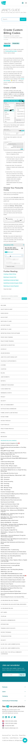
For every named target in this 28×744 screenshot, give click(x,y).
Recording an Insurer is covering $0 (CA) (10, 565)
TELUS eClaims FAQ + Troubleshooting (10, 549)
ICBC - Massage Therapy (6, 487)
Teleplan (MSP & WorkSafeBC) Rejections (10, 497)
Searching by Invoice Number (7, 502)
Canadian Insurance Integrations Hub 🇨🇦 (10, 443)
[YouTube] (15, 717)
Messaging (4, 436)
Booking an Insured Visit (10, 277)
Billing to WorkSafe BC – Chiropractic (9, 522)
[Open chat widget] (25, 740)
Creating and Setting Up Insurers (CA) (9, 445)
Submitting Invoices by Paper (11, 280)
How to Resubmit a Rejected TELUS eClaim (11, 591)
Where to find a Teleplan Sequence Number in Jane (13, 579)
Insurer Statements (5, 545)
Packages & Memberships (8, 620)
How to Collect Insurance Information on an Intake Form (14, 553)
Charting (3, 369)
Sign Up (24, 298)
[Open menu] (26, 3)
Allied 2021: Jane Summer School (10, 648)
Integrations (5, 624)
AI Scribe (3, 365)
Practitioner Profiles (7, 428)
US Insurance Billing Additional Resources (13, 604)
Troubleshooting (6, 636)
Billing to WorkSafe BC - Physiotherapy (10, 456)
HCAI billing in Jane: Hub (6, 571)
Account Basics (5, 325)
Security (3, 400)
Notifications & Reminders (8, 408)
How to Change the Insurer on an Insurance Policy (12, 596)
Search (23, 19)
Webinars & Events (6, 392)
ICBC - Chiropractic (5, 479)
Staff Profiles (5, 424)
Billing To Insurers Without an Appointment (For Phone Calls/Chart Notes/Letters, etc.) (13, 453)
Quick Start (4, 317)
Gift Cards (4, 612)
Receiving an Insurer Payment (11, 286)
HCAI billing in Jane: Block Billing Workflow (11, 555)
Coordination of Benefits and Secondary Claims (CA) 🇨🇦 (13, 575)
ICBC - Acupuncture (5, 477)
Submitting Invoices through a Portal (13, 283)
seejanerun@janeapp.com (11, 728)
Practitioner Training (7, 341)
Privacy (3, 396)
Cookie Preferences (14, 738)
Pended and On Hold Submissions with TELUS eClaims (13, 551)
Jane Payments (5, 377)
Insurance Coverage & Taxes (7, 491)
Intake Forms (4, 416)
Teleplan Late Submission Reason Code (10, 504)
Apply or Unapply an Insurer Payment (9, 506)
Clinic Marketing (6, 388)
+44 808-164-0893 (9, 725)
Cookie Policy (5, 738)
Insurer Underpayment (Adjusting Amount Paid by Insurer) (14, 493)
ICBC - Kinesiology (5, 483)
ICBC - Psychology (5, 485)
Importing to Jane (6, 329)
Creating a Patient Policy (10, 274)
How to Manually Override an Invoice (9, 473)
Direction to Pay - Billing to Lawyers (9, 465)
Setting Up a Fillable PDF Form (8, 528)
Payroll (3, 432)
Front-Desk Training (7, 337)
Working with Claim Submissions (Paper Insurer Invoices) (14, 508)
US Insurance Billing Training (9, 600)
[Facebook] (9, 717)
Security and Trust (6, 735)
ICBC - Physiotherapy (5, 489)
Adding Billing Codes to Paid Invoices (9, 520)
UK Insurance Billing (7, 608)
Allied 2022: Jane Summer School (10, 644)
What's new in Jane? (6, 309)
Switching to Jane (6, 321)
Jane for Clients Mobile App (9, 357)
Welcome (3, 305)
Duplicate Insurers (5, 547)
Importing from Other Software (10, 333)
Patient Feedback (6, 632)
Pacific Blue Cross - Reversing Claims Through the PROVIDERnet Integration (12, 517)
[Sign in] (22, 2)
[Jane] (3, 3)
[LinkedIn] (6, 717)
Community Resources (7, 385)
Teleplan (3, 616)
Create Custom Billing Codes (7, 461)
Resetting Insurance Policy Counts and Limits (11, 500)
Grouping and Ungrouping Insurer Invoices (11, 467)
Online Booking (5, 353)
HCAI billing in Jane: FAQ (6, 558)
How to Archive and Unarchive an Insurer (10, 563)
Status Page (22, 738)
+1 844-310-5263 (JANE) (11, 721)
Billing (3, 373)
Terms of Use (15, 735)
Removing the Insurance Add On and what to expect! (13, 581)
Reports (3, 381)
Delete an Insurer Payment (7, 584)
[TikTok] (12, 717)
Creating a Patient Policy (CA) (7, 463)
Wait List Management (7, 404)
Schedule (3, 349)
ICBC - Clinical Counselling (7, 481)
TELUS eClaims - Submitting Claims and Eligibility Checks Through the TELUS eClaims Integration (14, 525)
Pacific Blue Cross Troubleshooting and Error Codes (13, 586)
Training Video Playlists (8, 628)
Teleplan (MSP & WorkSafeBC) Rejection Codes (11, 573)
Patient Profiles (6, 420)
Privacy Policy (22, 735)
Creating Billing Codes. (11, 51)
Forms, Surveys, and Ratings (9, 412)
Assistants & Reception (8, 345)
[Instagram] (3, 717)
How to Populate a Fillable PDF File (9, 530)
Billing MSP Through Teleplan (7, 450)
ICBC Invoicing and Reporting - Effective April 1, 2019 (13, 475)
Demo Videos (4, 313)
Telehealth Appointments (8, 361)
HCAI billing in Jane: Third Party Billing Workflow (12, 569)
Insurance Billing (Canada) (9, 440)
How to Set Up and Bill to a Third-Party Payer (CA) (12, 577)
